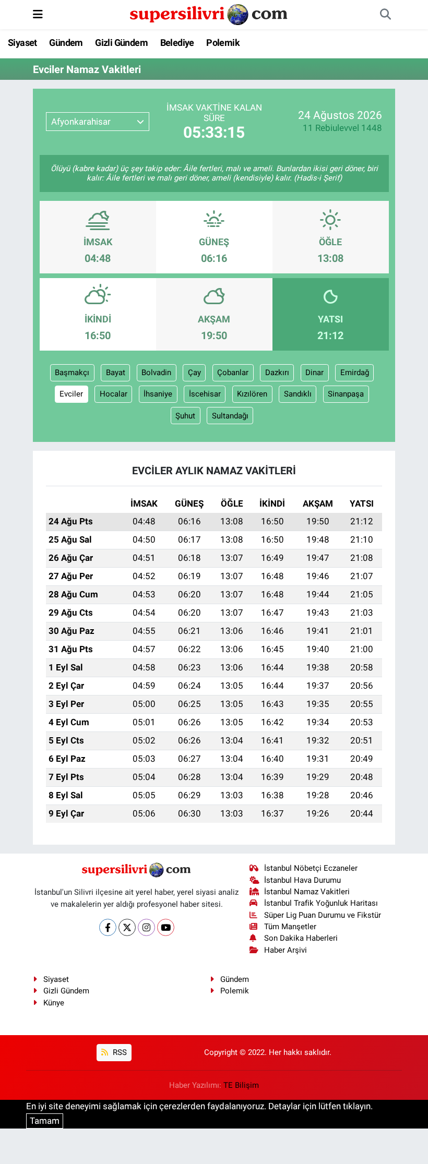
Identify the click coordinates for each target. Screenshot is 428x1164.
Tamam (45, 1120)
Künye (53, 1002)
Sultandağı (230, 416)
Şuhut (185, 416)
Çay (194, 372)
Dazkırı (277, 372)
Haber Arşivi (285, 950)
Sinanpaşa (346, 394)
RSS (119, 1052)
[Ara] (385, 14)
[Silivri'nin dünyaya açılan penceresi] (209, 13)
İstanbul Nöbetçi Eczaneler (311, 868)
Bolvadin (156, 372)
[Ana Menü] (38, 14)
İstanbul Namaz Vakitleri (307, 891)
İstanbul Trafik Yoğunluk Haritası (321, 903)
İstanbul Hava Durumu (302, 880)
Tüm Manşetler (290, 926)
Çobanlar (232, 372)
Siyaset (22, 42)
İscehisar (205, 394)
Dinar (314, 372)
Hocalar (113, 394)
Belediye (177, 42)
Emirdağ (354, 372)
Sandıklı (298, 394)
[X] (127, 927)
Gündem (65, 42)
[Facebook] (107, 927)
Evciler (71, 394)
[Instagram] (146, 927)
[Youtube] (165, 927)
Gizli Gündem (121, 42)
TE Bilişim (241, 1085)
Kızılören (252, 394)
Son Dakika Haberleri (301, 938)
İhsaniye (158, 394)
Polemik (223, 42)
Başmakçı (72, 372)
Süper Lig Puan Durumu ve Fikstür (322, 915)
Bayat (115, 372)
